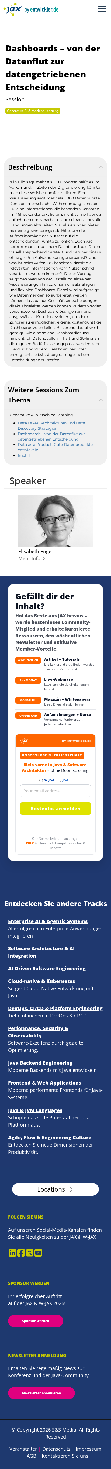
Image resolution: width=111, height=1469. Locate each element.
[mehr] (24, 455)
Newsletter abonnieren (41, 1393)
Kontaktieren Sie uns (65, 1456)
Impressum (89, 1449)
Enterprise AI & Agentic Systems (48, 921)
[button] (55, 1189)
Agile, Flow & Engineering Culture (49, 1137)
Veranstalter (23, 1449)
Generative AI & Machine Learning (32, 110)
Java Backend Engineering (40, 1062)
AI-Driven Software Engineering (47, 968)
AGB (31, 1456)
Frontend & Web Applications (44, 1082)
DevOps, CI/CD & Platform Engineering (55, 1008)
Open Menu (102, 9)
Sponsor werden (35, 1321)
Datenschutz (56, 1449)
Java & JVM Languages (35, 1110)
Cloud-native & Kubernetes (41, 981)
